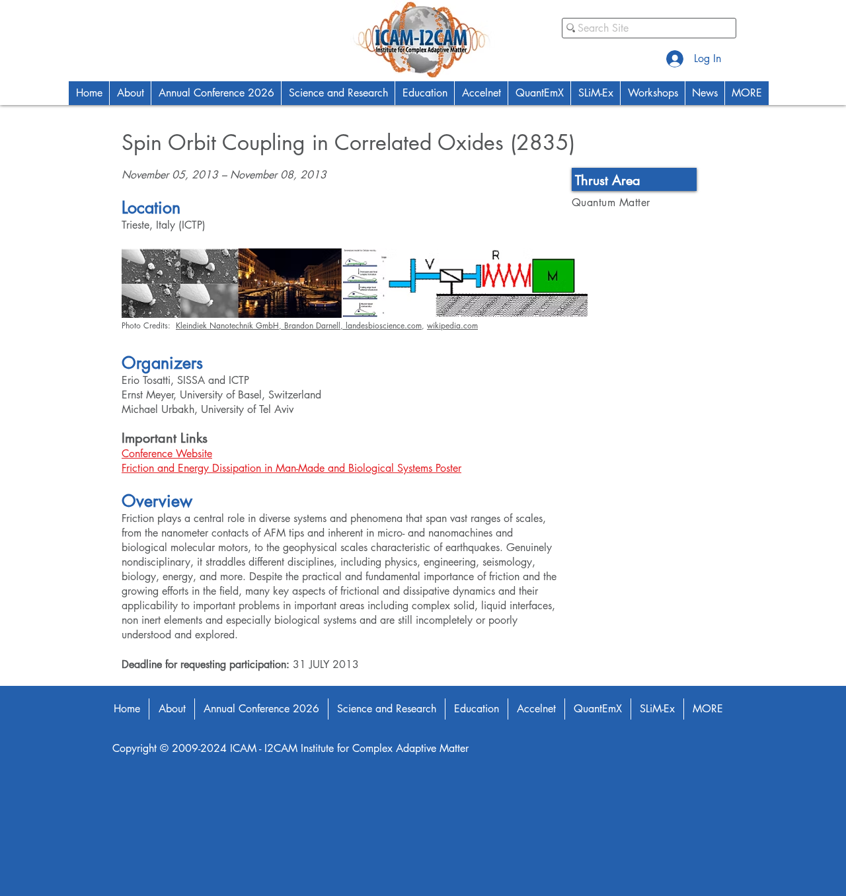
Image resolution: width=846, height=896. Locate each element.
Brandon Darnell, (315, 325)
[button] (130, 93)
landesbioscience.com (384, 325)
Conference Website (167, 454)
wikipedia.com (452, 325)
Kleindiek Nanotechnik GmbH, (230, 325)
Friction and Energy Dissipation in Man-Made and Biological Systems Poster (291, 468)
